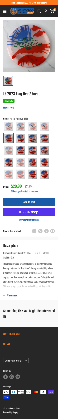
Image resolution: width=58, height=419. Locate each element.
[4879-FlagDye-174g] (44, 150)
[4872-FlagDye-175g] (8, 138)
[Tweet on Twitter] (46, 230)
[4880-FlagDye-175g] (8, 162)
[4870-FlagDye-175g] (32, 126)
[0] (52, 11)
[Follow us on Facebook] (5, 376)
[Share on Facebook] (34, 230)
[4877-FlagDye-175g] (20, 150)
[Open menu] (4, 11)
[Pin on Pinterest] (40, 230)
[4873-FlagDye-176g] (20, 138)
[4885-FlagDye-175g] (20, 174)
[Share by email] (52, 230)
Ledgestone (8, 107)
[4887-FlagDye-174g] (44, 174)
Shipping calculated (19, 191)
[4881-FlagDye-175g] (20, 162)
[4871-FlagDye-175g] (44, 126)
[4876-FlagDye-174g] (8, 150)
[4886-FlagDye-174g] (32, 174)
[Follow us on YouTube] (17, 376)
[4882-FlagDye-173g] (32, 162)
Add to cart (29, 202)
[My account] (45, 11)
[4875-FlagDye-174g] (44, 138)
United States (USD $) (13, 360)
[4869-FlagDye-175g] (20, 126)
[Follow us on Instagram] (11, 376)
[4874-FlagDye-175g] (32, 138)
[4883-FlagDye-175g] (44, 162)
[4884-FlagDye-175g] (8, 174)
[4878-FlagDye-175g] (32, 150)
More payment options (29, 219)
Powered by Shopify (10, 412)
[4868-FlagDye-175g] (8, 126)
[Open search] (39, 11)
